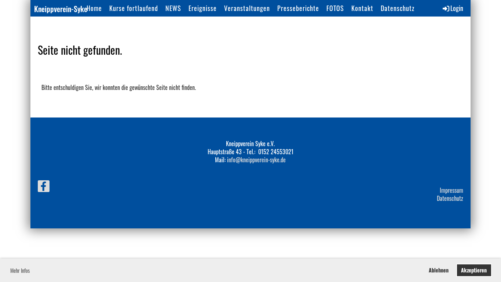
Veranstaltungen (247, 8)
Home (94, 8)
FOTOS (335, 8)
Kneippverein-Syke (60, 9)
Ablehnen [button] (439, 270)
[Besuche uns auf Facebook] (44, 186)
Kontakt (362, 8)
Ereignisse (203, 8)
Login (456, 8)
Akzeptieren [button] (474, 270)
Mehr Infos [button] (20, 270)
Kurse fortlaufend (133, 8)
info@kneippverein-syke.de (256, 159)
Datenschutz (397, 8)
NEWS (173, 8)
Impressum (451, 190)
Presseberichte (298, 8)
